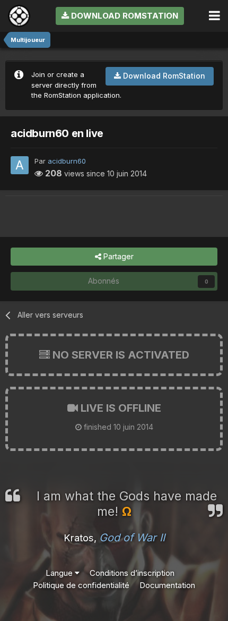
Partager (117, 256)
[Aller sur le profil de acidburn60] (20, 165)
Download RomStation (123, 16)
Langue (60, 573)
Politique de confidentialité (81, 585)
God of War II (132, 537)
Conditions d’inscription (132, 573)
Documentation (167, 585)
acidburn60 (67, 161)
